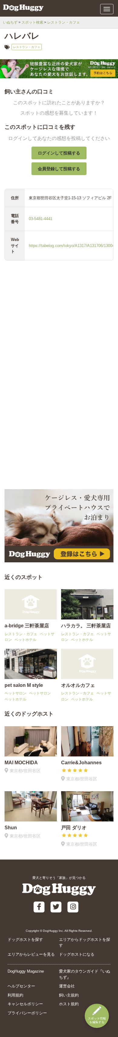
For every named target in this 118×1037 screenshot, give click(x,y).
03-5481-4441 (40, 218)
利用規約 (15, 995)
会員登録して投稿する (59, 168)
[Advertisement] (59, 424)
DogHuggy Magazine (26, 971)
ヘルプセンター (21, 986)
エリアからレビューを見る (31, 954)
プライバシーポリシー (27, 1013)
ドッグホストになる (76, 954)
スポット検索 (32, 22)
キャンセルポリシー (25, 1004)
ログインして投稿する (59, 153)
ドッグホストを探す (25, 939)
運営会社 (67, 986)
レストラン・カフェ (63, 22)
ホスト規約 (69, 1004)
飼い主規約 (69, 995)
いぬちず (10, 22)
